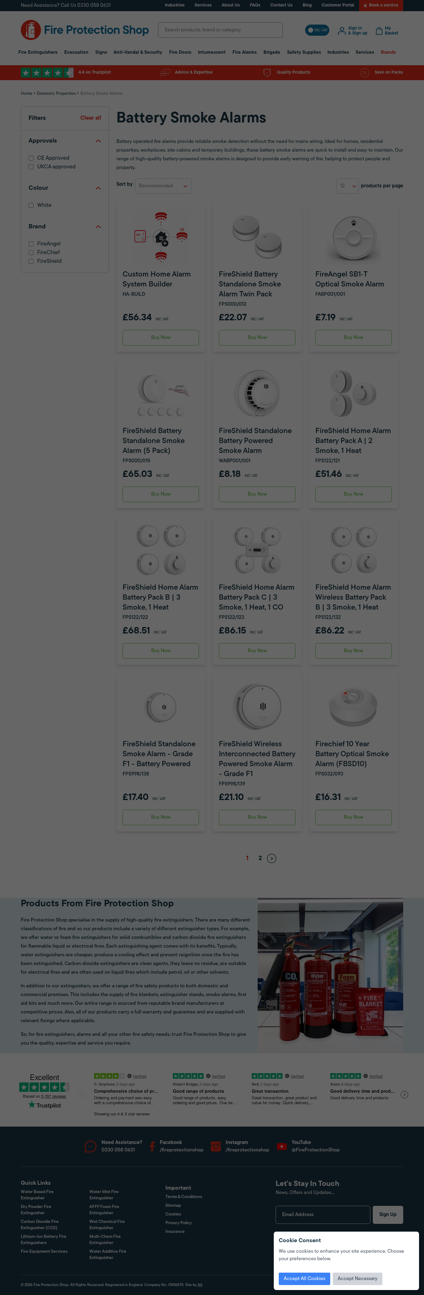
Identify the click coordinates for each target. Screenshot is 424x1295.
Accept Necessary (357, 1278)
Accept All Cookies (304, 1278)
